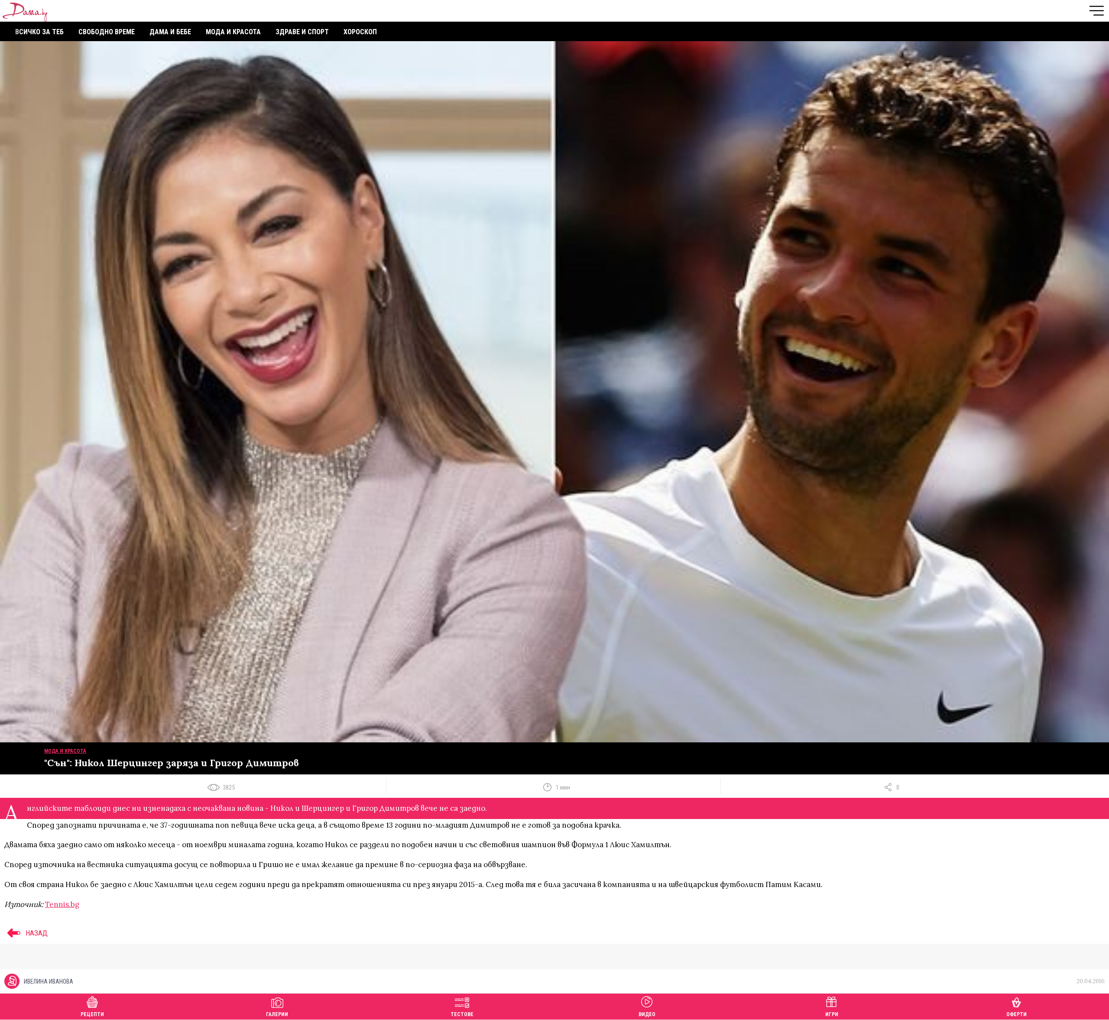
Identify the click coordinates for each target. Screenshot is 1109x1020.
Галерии (277, 1014)
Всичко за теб (39, 32)
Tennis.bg (62, 904)
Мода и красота (233, 32)
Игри (831, 1014)
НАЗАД (36, 933)
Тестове (462, 1014)
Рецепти (92, 1014)
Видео (647, 1014)
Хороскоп (360, 32)
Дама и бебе (170, 32)
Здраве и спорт (302, 32)
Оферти (1016, 1014)
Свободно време (106, 32)
